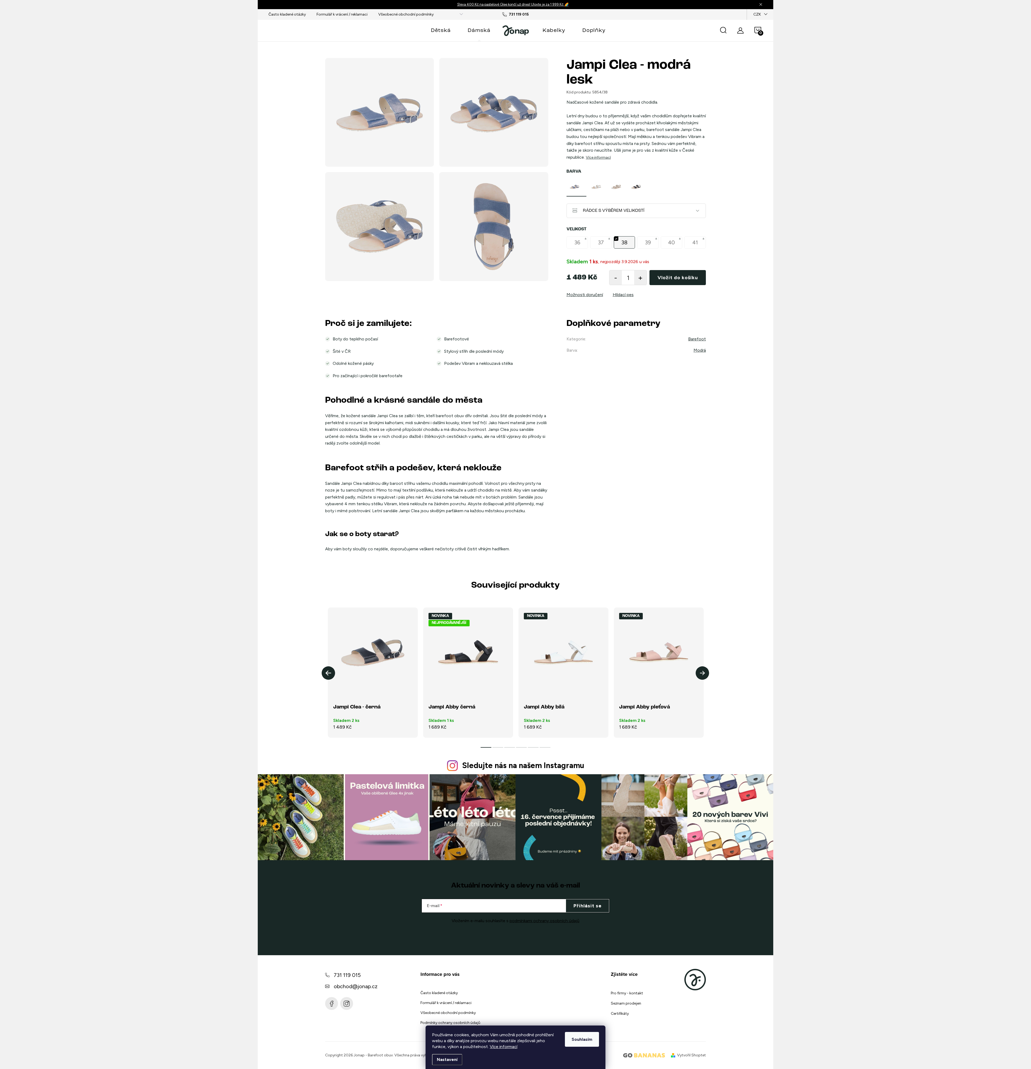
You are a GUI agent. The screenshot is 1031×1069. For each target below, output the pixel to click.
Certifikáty (620, 1013)
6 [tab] (545, 747)
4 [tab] (521, 747)
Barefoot (697, 338)
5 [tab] (533, 747)
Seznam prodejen (626, 1003)
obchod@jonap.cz (355, 986)
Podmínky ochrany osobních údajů (450, 1022)
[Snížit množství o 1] (615, 277)
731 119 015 (347, 975)
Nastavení (447, 1059)
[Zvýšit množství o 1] (640, 277)
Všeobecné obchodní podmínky (406, 14)
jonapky (346, 1003)
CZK (757, 14)
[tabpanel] (576, 187)
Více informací (503, 1046)
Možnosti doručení (585, 294)
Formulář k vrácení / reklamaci (342, 14)
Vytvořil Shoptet (691, 1055)
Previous (328, 673)
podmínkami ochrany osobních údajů (544, 920)
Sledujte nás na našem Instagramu (523, 765)
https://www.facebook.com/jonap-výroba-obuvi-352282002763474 (331, 1003)
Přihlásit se (587, 906)
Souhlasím (582, 1039)
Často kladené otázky (287, 14)
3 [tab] (509, 747)
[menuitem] (440, 30)
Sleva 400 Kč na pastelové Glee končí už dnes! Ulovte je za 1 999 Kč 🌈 (513, 4)
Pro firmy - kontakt (627, 993)
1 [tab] (486, 747)
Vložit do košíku (678, 278)
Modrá (700, 350)
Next (702, 673)
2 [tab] (497, 747)
